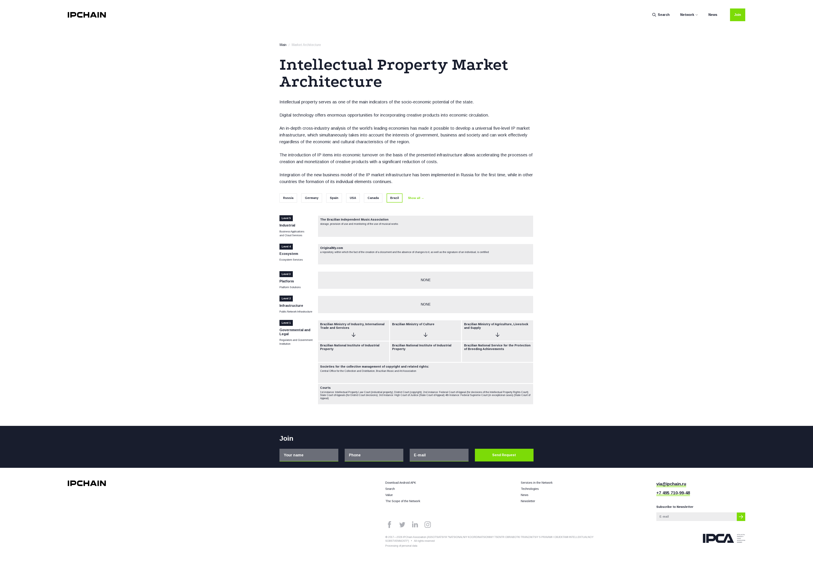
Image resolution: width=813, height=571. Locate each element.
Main (282, 45)
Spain (334, 198)
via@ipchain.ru (671, 484)
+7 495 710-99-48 (673, 492)
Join (737, 15)
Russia (288, 198)
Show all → (416, 198)
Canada (373, 198)
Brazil (394, 198)
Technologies (530, 488)
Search (664, 15)
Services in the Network (537, 482)
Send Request (504, 455)
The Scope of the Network (402, 501)
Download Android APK (400, 482)
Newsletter (528, 501)
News (712, 15)
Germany (311, 198)
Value (389, 495)
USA (353, 198)
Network (687, 15)
